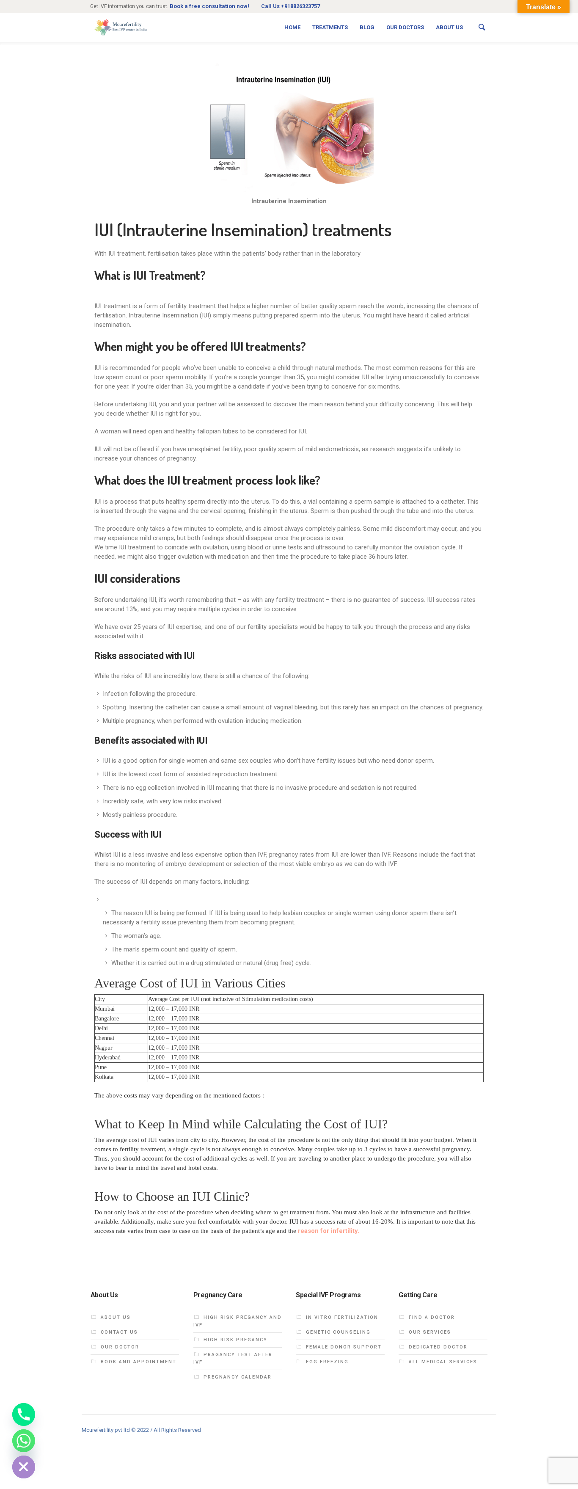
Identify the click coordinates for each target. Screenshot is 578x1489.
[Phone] (23, 1414)
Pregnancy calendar (238, 1377)
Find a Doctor (432, 1317)
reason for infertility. (328, 1231)
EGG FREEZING (327, 1362)
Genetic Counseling (338, 1332)
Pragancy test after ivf (232, 1358)
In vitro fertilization (342, 1317)
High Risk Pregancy (235, 1340)
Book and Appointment (138, 1362)
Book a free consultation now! (209, 6)
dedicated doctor (438, 1347)
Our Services (430, 1332)
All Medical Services (443, 1362)
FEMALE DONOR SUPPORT (344, 1347)
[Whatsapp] (23, 1440)
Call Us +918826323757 (290, 6)
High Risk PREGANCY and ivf (237, 1321)
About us (116, 1317)
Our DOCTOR (120, 1347)
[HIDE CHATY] (23, 1467)
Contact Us (119, 1332)
